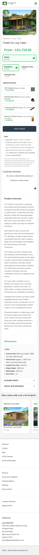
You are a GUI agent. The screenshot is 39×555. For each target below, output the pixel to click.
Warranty (5, 485)
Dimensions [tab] (10, 341)
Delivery (5, 473)
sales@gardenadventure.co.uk (13, 540)
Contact (5, 448)
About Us (5, 444)
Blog (3, 452)
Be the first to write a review (19, 180)
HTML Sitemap (7, 456)
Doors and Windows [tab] (14, 386)
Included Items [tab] (11, 380)
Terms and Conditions (10, 477)
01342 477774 (7, 537)
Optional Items (7, 505)
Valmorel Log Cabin (11, 404)
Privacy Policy (7, 489)
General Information (9, 460)
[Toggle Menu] (36, 3)
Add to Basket (19, 129)
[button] (19, 180)
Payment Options (8, 481)
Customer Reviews (9, 501)
